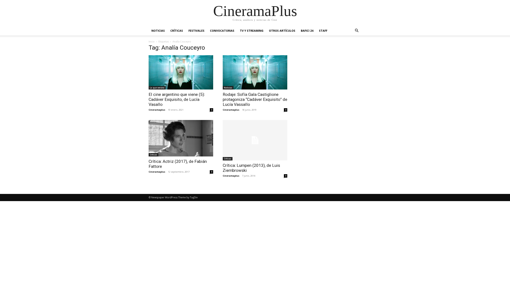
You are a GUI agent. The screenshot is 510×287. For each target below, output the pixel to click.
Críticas (176, 30)
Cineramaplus (157, 109)
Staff (323, 30)
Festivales (196, 30)
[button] (356, 31)
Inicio (152, 41)
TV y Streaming (251, 30)
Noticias (158, 30)
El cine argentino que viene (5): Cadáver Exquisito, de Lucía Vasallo (177, 99)
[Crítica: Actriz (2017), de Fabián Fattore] (181, 138)
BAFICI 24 (307, 30)
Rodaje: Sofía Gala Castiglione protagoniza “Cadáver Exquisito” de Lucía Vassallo (255, 99)
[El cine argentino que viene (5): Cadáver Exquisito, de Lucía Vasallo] (181, 72)
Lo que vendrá (157, 87)
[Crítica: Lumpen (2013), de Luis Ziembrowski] (255, 140)
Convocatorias (222, 30)
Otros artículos (282, 30)
